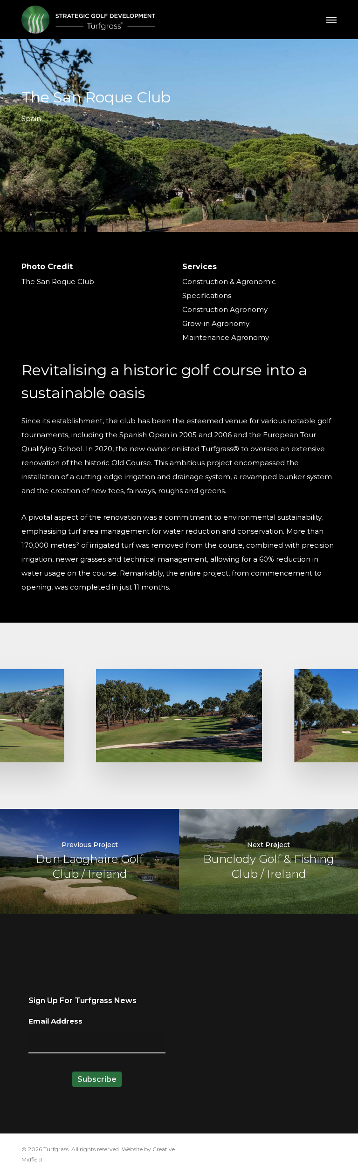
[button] (331, 19)
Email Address (55, 1021)
